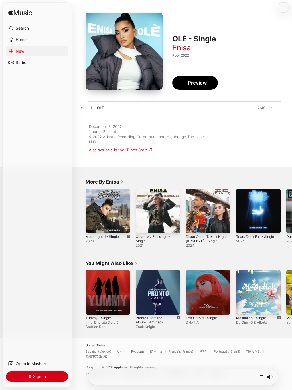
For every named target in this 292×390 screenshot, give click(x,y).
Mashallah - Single (251, 318)
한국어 (203, 351)
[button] (37, 28)
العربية (121, 351)
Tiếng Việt (253, 351)
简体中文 (156, 351)
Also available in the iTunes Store (118, 150)
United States (95, 345)
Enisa (181, 47)
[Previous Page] (80, 211)
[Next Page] (286, 211)
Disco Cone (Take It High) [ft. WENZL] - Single (206, 238)
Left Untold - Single (201, 318)
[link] (105, 182)
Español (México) (98, 351)
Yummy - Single (98, 318)
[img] (20, 13)
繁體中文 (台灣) (96, 356)
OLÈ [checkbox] (100, 108)
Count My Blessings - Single (153, 238)
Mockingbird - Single (102, 236)
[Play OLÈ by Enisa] (91, 108)
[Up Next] (260, 377)
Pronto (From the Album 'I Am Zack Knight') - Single (149, 322)
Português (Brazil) (227, 351)
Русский (137, 351)
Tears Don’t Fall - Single (255, 236)
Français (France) (181, 351)
